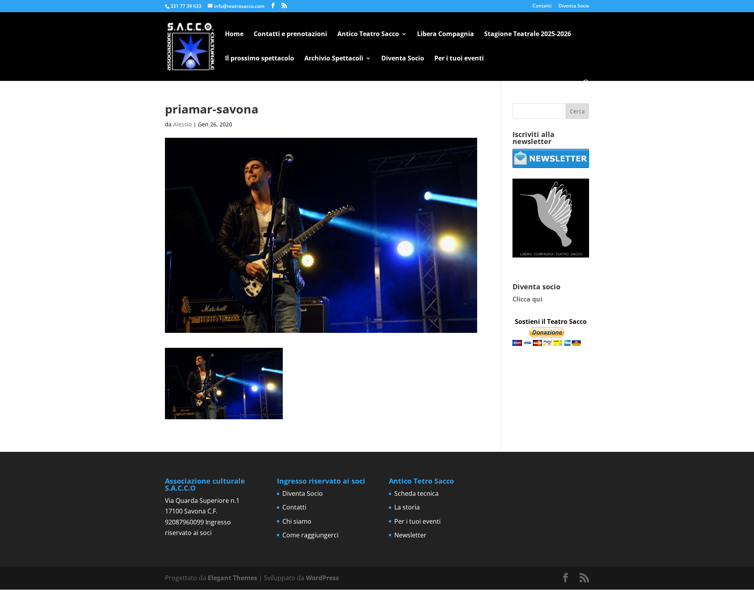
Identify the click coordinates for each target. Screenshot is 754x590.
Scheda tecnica (416, 493)
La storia (407, 507)
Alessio (182, 124)
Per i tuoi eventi (459, 58)
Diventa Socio (573, 6)
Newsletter (410, 535)
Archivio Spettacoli (333, 58)
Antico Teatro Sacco (368, 34)
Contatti (542, 6)
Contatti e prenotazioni (290, 34)
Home (234, 34)
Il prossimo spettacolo (259, 58)
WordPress (322, 578)
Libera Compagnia (445, 34)
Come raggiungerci (310, 535)
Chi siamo (296, 521)
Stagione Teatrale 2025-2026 (527, 34)
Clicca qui (527, 299)
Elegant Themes (232, 578)
